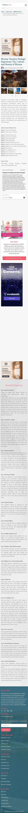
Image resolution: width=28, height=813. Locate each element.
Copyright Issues (5, 781)
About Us (3, 791)
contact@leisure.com (7, 716)
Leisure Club (4, 800)
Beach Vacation (5, 740)
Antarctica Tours (5, 756)
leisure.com (11, 811)
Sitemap (3, 778)
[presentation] (12, 96)
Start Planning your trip (14, 258)
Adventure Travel (5, 737)
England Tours (5, 762)
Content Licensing (6, 784)
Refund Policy (4, 797)
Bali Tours (3, 759)
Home (2, 11)
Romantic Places (5, 746)
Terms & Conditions (6, 806)
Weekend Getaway (6, 749)
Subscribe (6, 730)
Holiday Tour (4, 743)
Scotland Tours (5, 768)
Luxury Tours (9, 11)
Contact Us (4, 775)
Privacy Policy (5, 803)
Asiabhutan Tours (17, 11)
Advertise (3, 794)
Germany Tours (5, 765)
